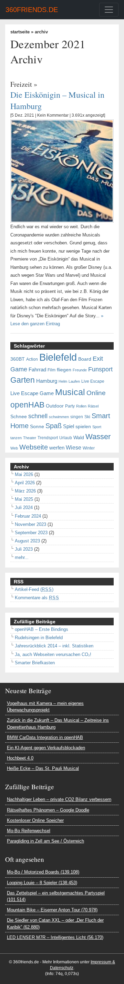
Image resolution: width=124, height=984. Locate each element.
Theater (29, 438)
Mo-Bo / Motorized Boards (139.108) (43, 872)
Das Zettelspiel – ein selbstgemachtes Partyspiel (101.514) (56, 896)
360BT (17, 359)
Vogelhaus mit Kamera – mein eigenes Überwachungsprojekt (45, 706)
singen (76, 416)
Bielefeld (58, 357)
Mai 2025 (24, 499)
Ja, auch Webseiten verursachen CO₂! (53, 654)
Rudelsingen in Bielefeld (39, 637)
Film (51, 370)
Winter (89, 448)
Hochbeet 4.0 (20, 758)
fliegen (64, 369)
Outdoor (55, 406)
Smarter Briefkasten (35, 662)
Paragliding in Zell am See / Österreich (45, 841)
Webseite (33, 447)
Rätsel (93, 406)
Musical (70, 392)
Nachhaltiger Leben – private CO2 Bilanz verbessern (59, 799)
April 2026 (25, 482)
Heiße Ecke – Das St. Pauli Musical (43, 768)
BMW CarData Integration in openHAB (45, 737)
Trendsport (48, 437)
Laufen (74, 381)
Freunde (80, 370)
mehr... (22, 557)
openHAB (27, 404)
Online (96, 392)
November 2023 (30, 524)
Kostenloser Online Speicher (35, 820)
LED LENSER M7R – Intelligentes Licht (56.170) (55, 937)
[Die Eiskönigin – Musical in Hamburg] (62, 170)
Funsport (100, 369)
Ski (87, 416)
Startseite (20, 31)
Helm (63, 381)
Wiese (73, 447)
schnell (38, 416)
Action (32, 359)
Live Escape (92, 381)
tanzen (16, 438)
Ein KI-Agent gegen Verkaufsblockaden (46, 747)
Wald (78, 437)
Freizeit (21, 84)
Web (14, 448)
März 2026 (25, 491)
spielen (83, 426)
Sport (96, 427)
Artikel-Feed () (34, 589)
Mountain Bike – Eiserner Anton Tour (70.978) (52, 909)
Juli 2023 (24, 549)
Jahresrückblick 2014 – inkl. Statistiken (54, 645)
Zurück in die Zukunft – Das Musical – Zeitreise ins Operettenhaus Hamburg (58, 723)
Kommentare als (37, 597)
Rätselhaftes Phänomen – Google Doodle (48, 810)
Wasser (98, 437)
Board (84, 359)
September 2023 (31, 532)
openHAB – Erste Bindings (41, 629)
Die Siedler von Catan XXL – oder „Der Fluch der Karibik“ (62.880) (55, 923)
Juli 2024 (24, 507)
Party (70, 406)
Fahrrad (37, 369)
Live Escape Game (32, 393)
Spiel (68, 426)
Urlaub (65, 437)
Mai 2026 (24, 474)
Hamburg (46, 381)
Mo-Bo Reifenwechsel (28, 830)
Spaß (53, 426)
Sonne (37, 426)
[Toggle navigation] (108, 10)
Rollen (81, 406)
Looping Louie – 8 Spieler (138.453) (42, 882)
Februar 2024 (28, 516)
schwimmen (59, 417)
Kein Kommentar (53, 115)
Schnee (18, 416)
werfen (56, 448)
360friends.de (32, 9)
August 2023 (27, 540)
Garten (22, 379)
